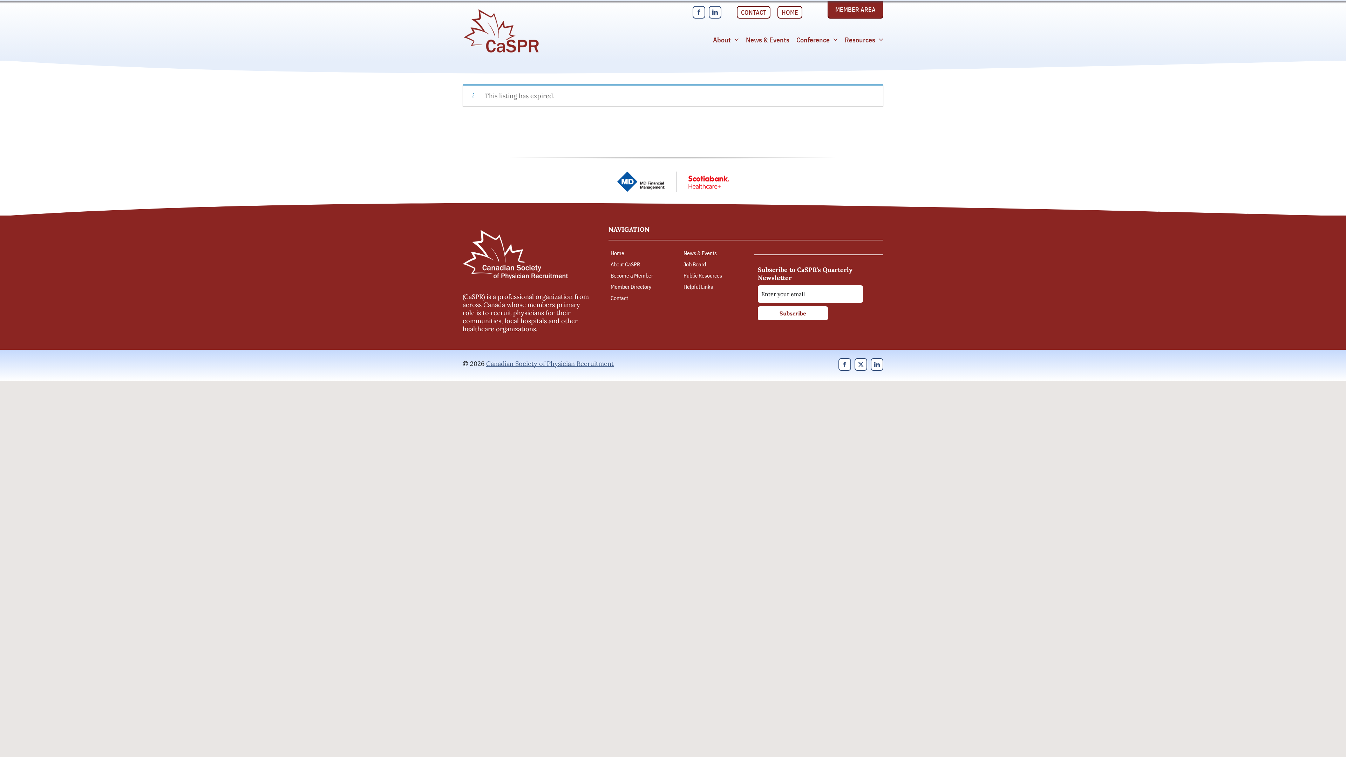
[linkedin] (715, 12)
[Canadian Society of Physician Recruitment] (501, 11)
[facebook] (699, 12)
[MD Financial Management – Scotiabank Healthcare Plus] (673, 174)
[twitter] (861, 364)
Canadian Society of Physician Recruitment (550, 364)
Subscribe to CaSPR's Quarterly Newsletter (805, 274)
